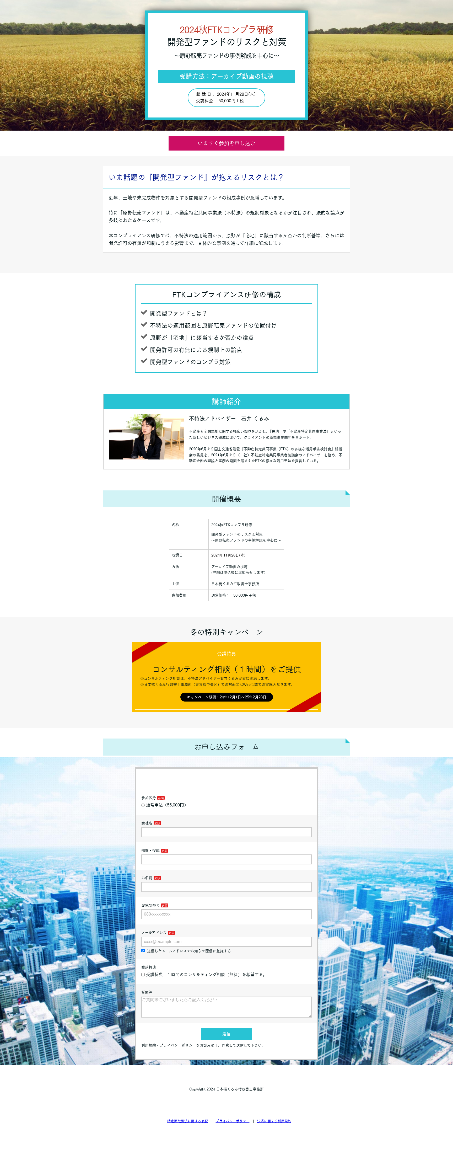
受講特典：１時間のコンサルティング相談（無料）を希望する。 (206, 974)
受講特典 (148, 967)
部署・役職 (150, 850)
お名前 (146, 878)
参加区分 (148, 798)
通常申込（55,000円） (167, 805)
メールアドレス (153, 932)
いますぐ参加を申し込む (226, 143)
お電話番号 (150, 905)
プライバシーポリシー (233, 1121)
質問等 (146, 992)
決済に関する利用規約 (274, 1121)
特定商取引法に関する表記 (187, 1121)
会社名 (146, 823)
